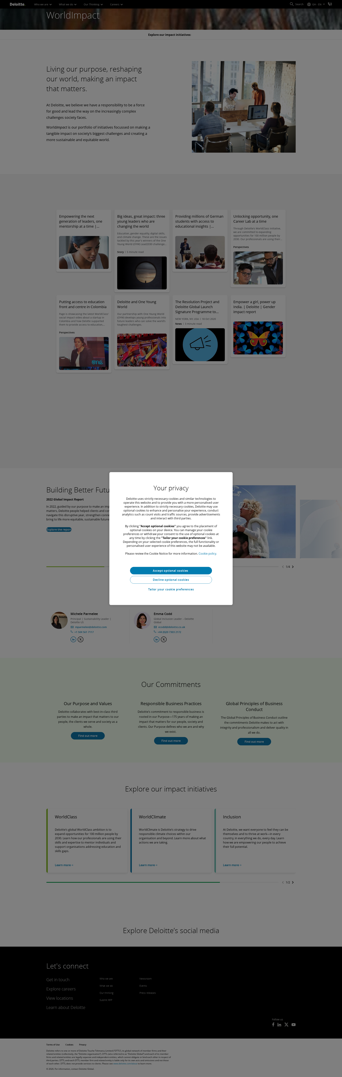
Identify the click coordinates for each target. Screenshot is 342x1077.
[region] (171, 538)
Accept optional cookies (171, 570)
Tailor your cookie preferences (171, 589)
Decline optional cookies (171, 580)
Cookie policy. (208, 553)
